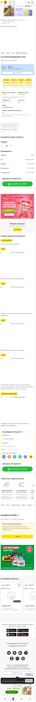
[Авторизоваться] (32, 2)
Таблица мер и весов (8, 129)
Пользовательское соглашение (14, 666)
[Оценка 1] (3, 446)
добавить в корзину (19, 184)
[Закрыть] (33, 673)
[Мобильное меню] (1, 2)
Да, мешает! (17, 229)
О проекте (9, 665)
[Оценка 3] (8, 446)
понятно (29, 680)
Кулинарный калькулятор (9, 125)
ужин (7, 505)
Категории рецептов (25, 668)
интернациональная (7, 107)
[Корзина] (28, 2)
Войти (17, 536)
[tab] (5, 699)
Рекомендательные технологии (12, 668)
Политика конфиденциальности (20, 665)
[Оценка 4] (11, 446)
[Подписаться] (19, 585)
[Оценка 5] (14, 446)
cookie (22, 681)
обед (23, 505)
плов (2, 505)
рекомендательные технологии (10, 681)
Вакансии (25, 666)
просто (30, 505)
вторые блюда (16, 505)
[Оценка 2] (6, 446)
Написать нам (18, 673)
